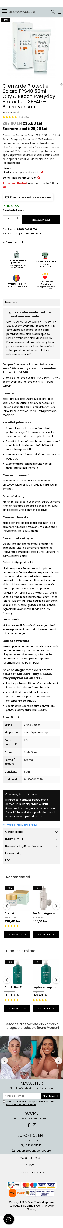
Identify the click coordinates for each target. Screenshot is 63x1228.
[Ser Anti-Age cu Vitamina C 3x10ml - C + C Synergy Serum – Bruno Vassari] (46, 898)
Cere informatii (14, 242)
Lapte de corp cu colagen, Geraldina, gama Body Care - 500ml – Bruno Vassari (46, 987)
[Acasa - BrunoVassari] (22, 11)
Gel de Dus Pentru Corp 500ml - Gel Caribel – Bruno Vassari (17, 987)
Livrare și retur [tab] (14, 839)
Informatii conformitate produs (20, 825)
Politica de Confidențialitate (21, 1104)
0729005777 (33, 1145)
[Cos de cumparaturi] (59, 12)
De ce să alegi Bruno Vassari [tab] (23, 846)
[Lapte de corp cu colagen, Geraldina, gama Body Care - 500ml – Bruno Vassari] (46, 972)
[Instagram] (34, 1125)
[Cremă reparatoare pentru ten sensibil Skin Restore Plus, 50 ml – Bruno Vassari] (17, 898)
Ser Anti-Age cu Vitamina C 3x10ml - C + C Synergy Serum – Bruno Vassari (45, 913)
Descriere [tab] (11, 302)
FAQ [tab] (7, 860)
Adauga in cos (41, 220)
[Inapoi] (60, 84)
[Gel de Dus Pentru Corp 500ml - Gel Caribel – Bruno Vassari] (17, 972)
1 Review (24, 117)
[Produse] (5, 12)
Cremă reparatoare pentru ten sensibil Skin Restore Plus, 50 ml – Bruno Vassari (15, 913)
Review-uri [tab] (14, 853)
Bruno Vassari (11, 112)
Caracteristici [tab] (14, 832)
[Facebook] (29, 1125)
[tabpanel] (31, 48)
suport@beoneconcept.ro (33, 1150)
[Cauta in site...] (53, 12)
